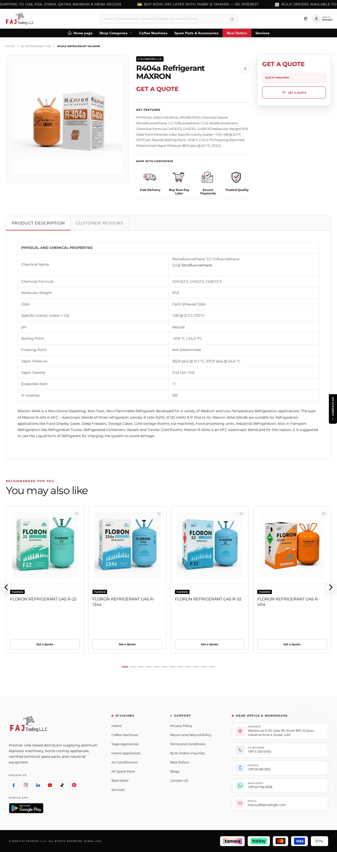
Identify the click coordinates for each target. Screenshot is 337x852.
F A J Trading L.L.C (149, 59)
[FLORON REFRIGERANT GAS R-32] (209, 545)
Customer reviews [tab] (99, 223)
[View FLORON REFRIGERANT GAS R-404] (323, 514)
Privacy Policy (181, 726)
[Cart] (305, 19)
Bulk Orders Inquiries (187, 753)
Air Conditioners (124, 762)
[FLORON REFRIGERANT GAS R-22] (45, 545)
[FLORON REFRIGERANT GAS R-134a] (127, 545)
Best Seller (120, 780)
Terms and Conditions (187, 744)
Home (10, 46)
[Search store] (232, 19)
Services (118, 790)
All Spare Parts (123, 771)
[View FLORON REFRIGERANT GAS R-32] (241, 514)
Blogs (174, 771)
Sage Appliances (125, 744)
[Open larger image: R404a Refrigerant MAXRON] (67, 119)
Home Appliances (126, 753)
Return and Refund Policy (190, 735)
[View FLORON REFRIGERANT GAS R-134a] (159, 514)
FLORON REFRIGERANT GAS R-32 (208, 599)
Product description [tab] (38, 223)
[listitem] (13, 785)
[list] (168, 587)
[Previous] (6, 587)
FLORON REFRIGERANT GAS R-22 (43, 599)
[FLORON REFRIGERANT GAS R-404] (292, 545)
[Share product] (245, 69)
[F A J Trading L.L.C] (21, 18)
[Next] (330, 587)
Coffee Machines (125, 735)
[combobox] (168, 18)
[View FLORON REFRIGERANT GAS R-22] (76, 514)
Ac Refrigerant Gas (36, 46)
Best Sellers (179, 762)
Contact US (179, 780)
